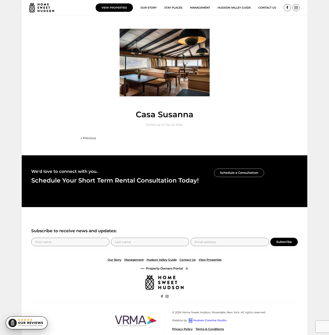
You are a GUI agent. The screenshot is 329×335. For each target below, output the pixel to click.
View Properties (114, 7)
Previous (89, 138)
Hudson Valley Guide (234, 7)
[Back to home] (41, 7)
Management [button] (200, 7)
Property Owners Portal (164, 268)
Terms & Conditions (210, 329)
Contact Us (188, 260)
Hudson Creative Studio (209, 320)
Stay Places (173, 7)
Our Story (149, 7)
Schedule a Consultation (239, 173)
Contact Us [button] (267, 7)
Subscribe (284, 242)
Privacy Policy (182, 329)
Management (134, 260)
